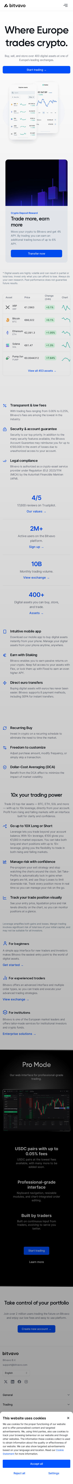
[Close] (68, 1418)
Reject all (19, 1473)
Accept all (36, 1463)
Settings (53, 1473)
